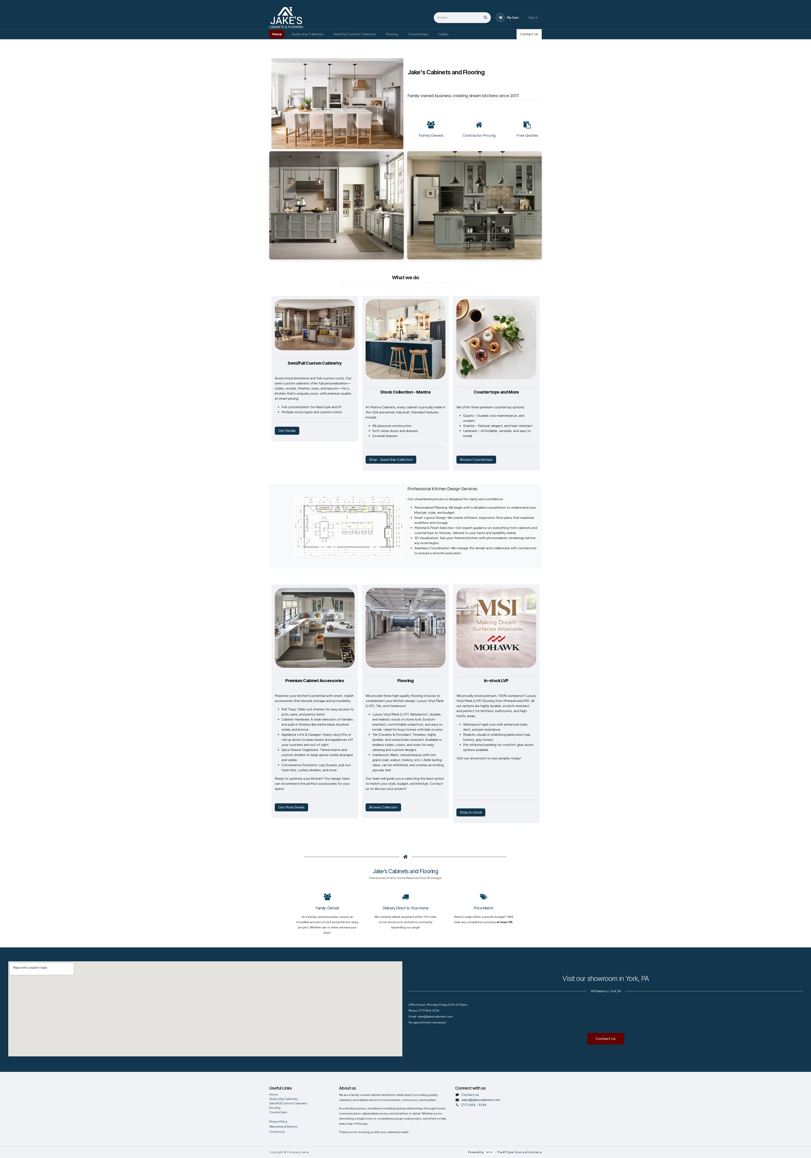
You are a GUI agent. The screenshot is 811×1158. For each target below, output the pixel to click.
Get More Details (291, 807)
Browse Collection (383, 807)
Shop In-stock (471, 812)
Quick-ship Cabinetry (283, 1099)
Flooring (274, 1108)
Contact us (470, 1095)
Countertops (278, 1112)
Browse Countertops (476, 460)
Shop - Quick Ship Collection (391, 460)
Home (273, 1094)
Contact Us (529, 34)
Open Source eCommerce (524, 1152)
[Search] (485, 17)
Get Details (287, 431)
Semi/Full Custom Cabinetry (288, 1103)
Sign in (533, 17)
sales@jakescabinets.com (480, 1100)
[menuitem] (276, 34)
